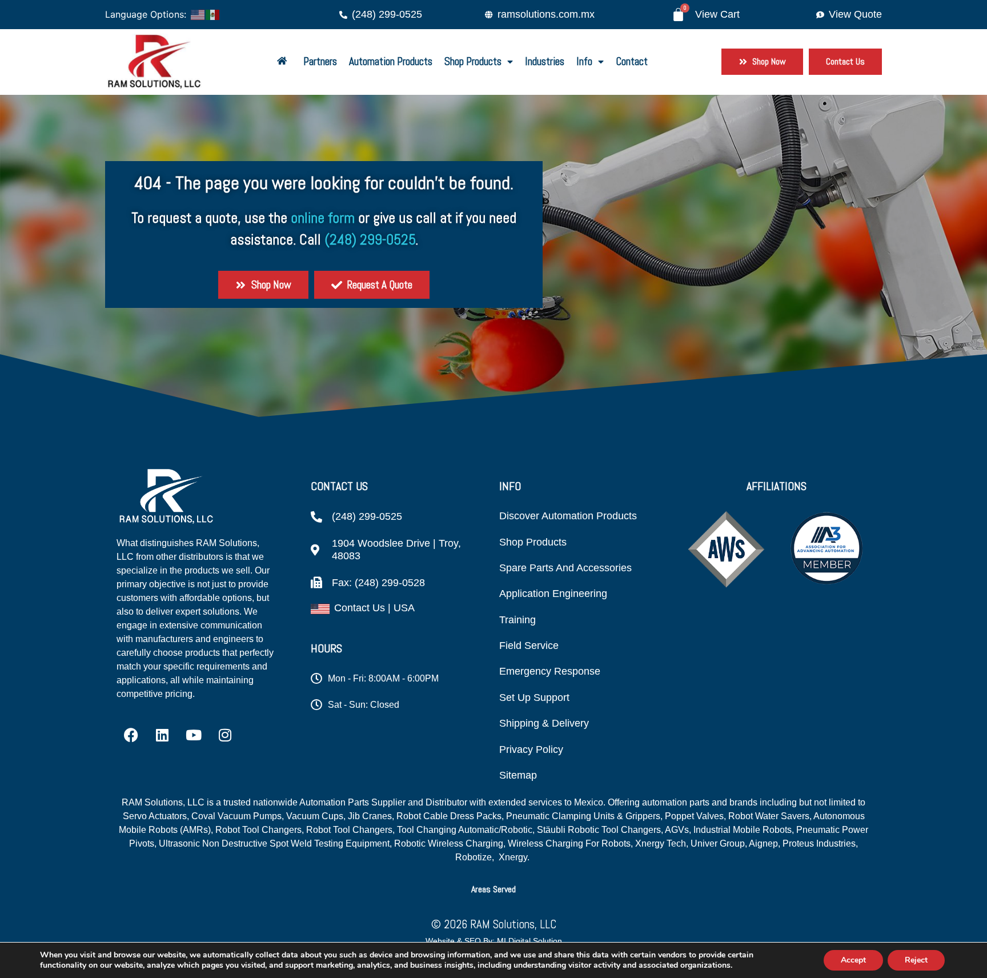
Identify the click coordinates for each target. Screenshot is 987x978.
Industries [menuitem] (544, 61)
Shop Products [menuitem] (472, 61)
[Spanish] (213, 13)
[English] (198, 13)
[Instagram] (225, 734)
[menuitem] (284, 62)
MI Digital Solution (529, 940)
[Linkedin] (162, 734)
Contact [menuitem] (632, 61)
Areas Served (493, 889)
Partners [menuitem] (320, 61)
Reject (916, 960)
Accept (853, 960)
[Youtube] (193, 734)
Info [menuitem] (584, 61)
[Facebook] (131, 734)
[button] (493, 889)
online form (323, 218)
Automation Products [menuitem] (390, 61)
